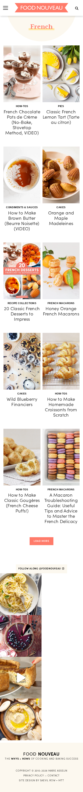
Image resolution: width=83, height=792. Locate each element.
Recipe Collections (22, 303)
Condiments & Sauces (22, 207)
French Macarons (61, 303)
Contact (54, 775)
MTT (61, 780)
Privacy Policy (33, 775)
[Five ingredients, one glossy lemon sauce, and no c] (21, 594)
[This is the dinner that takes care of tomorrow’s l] (21, 678)
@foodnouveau (50, 568)
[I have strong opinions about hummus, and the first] (21, 719)
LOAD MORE (41, 540)
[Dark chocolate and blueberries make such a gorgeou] (21, 636)
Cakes (61, 207)
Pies (61, 106)
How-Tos (22, 106)
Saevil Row (48, 780)
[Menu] (5, 7)
